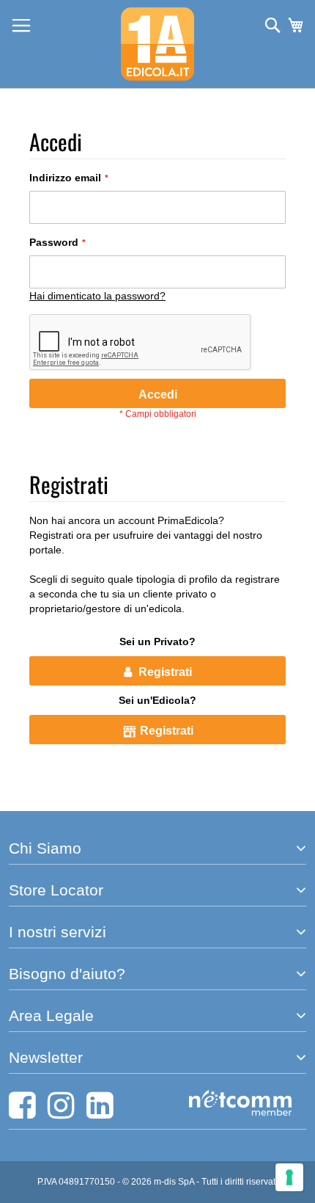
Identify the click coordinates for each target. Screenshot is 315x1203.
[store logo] (157, 44)
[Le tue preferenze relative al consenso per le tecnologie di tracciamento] (289, 1177)
